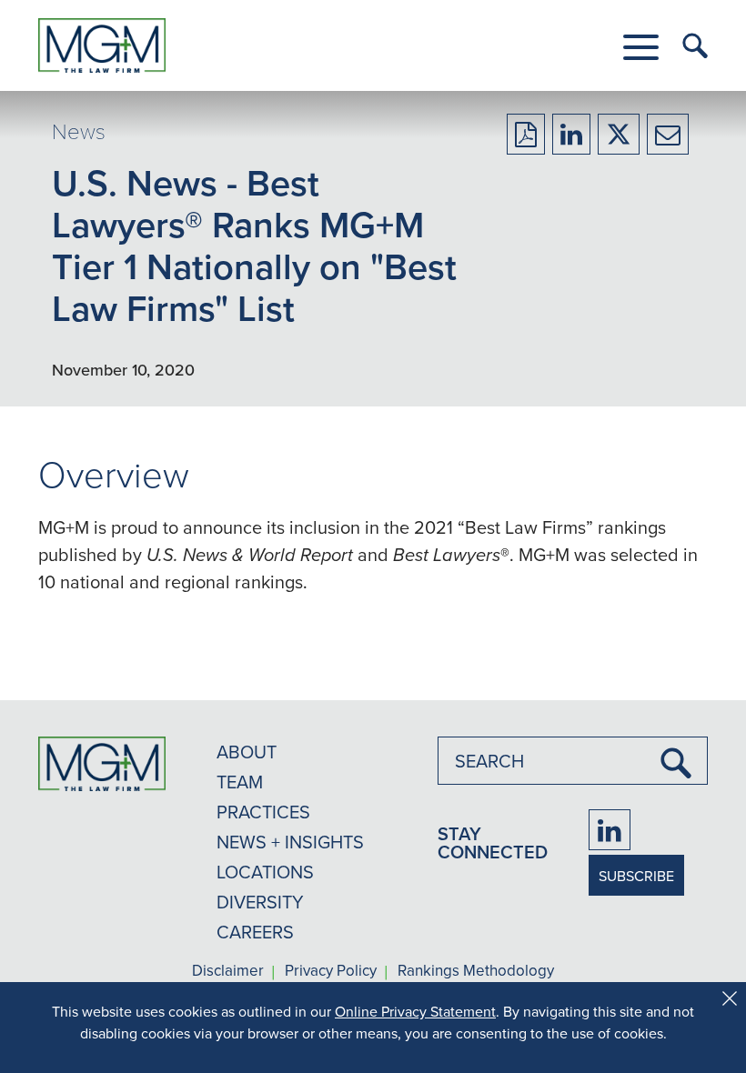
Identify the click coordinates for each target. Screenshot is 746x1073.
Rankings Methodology (476, 971)
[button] (641, 47)
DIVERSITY (260, 901)
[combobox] (573, 761)
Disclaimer (228, 971)
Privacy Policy (331, 971)
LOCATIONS (265, 871)
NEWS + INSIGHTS (290, 841)
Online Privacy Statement (415, 1011)
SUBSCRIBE (636, 876)
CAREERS (255, 931)
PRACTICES (263, 811)
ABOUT (247, 751)
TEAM (240, 781)
